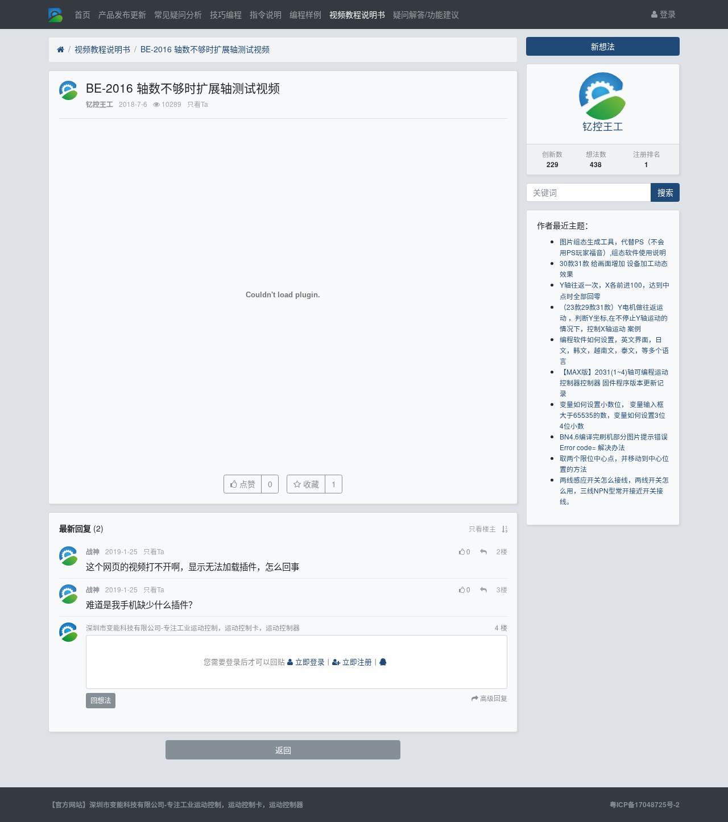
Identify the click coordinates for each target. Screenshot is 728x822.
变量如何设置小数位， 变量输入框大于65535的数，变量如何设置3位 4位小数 (612, 414)
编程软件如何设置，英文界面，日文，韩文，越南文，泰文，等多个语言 (614, 350)
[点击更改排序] (504, 528)
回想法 (100, 700)
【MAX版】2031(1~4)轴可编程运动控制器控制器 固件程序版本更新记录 (614, 382)
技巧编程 (226, 14)
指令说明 (266, 14)
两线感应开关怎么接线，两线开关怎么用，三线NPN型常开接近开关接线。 (614, 490)
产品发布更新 (122, 14)
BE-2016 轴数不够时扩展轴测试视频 (205, 49)
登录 (666, 13)
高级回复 (492, 698)
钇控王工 (99, 104)
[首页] (60, 49)
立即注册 (356, 662)
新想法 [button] (603, 46)
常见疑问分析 (178, 14)
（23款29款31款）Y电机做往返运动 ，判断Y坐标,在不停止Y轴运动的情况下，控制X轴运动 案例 (614, 317)
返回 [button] (283, 749)
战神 (93, 552)
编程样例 (305, 14)
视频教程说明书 (357, 14)
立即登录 (309, 662)
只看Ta (197, 104)
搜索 (665, 192)
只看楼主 (482, 528)
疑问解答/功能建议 (426, 14)
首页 (82, 14)
